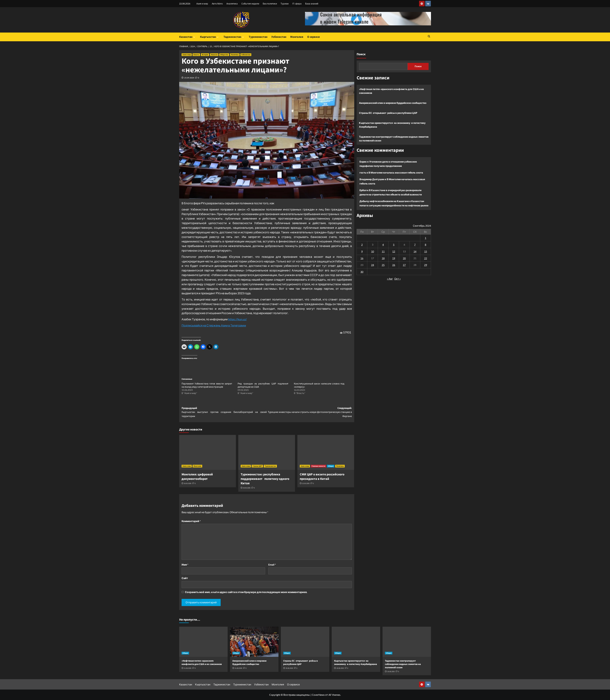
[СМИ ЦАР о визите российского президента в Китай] (325, 452)
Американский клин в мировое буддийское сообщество (392, 102)
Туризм (285, 3)
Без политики (270, 3)
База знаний (311, 3)
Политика (235, 54)
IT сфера (297, 3)
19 (393, 258)
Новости (214, 54)
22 (425, 258)
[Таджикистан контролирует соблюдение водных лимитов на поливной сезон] (407, 642)
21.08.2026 (187, 668)
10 (372, 251)
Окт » (397, 278)
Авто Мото (217, 3)
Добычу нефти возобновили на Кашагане (384, 201)
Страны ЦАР (257, 466)
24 (372, 264)
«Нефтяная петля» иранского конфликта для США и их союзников (391, 91)
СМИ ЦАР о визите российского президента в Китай (322, 476)
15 (425, 251)
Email (272, 564)
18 (383, 258)
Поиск (361, 54)
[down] (194, 37)
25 (383, 264)
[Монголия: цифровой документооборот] (207, 452)
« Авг (390, 278)
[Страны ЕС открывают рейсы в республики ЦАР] (305, 642)
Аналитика (232, 3)
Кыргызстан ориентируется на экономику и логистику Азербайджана (392, 124)
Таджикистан (232, 37)
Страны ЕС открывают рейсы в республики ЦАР (388, 112)
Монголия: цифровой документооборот (197, 476)
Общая (330, 466)
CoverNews (318, 694)
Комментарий (191, 521)
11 (383, 251)
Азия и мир (202, 3)
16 (361, 258)
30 (361, 271)
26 (393, 264)
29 (425, 264)
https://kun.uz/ (237, 319)
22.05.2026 (305, 483)
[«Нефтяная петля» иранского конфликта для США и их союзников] (203, 642)
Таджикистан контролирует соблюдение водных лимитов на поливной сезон (394, 138)
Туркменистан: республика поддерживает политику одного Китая (265, 479)
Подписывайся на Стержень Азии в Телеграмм (214, 325)
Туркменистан (258, 37)
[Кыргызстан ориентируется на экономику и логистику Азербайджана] (356, 642)
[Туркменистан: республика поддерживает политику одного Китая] (266, 452)
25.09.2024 (189, 78)
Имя (185, 564)
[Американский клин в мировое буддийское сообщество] (254, 642)
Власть (196, 54)
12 (393, 251)
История (205, 54)
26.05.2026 (187, 483)
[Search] (429, 36)
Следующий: (310, 412)
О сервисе (313, 37)
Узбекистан (278, 37)
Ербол (363, 190)
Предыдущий (224, 412)
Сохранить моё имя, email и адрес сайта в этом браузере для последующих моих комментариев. (246, 591)
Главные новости (318, 466)
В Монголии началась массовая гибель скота (396, 172)
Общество (224, 54)
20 (404, 258)
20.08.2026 (289, 668)
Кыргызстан (208, 37)
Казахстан (185, 37)
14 (414, 251)
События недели (250, 3)
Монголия (296, 37)
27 (404, 264)
